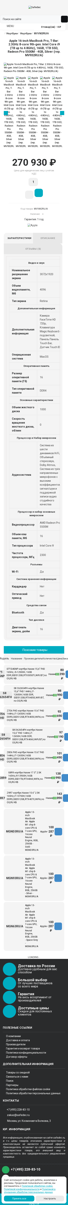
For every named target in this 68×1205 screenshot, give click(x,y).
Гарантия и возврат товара (23, 1048)
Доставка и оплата (18, 1040)
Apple (43, 831)
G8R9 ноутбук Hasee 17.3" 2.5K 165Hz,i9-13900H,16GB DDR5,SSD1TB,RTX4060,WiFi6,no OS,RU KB (25, 777)
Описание (47, 238)
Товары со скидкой (18, 1072)
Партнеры (12, 1085)
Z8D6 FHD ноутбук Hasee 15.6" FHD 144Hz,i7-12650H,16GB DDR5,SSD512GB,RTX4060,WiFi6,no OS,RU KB (25, 757)
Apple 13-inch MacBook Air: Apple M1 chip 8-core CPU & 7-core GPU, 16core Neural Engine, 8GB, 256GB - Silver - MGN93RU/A (31, 878)
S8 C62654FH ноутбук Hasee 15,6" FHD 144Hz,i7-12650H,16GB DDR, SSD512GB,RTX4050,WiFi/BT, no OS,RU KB (29, 694)
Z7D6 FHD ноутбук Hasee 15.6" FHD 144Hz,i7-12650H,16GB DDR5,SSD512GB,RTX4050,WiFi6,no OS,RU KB (25, 715)
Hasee (52, 674)
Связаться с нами (17, 1076)
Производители (16, 1044)
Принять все (19, 1198)
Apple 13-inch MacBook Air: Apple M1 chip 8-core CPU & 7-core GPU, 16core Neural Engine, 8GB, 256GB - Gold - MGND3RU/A (31, 831)
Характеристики (20, 238)
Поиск (9, 1080)
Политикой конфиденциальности (22, 1189)
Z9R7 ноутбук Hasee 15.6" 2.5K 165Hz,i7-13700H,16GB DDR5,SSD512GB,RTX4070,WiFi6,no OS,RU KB (25, 798)
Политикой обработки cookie (37, 1186)
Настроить (50, 1198)
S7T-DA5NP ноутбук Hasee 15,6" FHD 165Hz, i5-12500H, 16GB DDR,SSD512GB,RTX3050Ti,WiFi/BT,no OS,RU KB (27, 674)
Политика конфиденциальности (26, 1052)
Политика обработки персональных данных (33, 1093)
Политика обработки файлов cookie (28, 1089)
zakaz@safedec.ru (18, 1115)
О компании (13, 1036)
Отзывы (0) (33, 248)
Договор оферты (16, 1056)
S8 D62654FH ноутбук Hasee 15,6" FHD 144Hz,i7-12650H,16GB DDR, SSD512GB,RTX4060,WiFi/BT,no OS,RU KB (28, 736)
